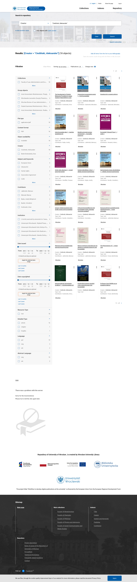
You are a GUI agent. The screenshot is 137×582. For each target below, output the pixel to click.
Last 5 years (21, 270)
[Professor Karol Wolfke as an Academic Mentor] (108, 273)
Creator (96, 515)
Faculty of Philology (64, 519)
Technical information (32, 555)
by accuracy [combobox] (62, 66)
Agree (114, 578)
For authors (28, 552)
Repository (117, 8)
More (33, 85)
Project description (31, 543)
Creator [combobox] (23, 23)
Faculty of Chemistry (64, 515)
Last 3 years (21, 268)
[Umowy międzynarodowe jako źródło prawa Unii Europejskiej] (63, 197)
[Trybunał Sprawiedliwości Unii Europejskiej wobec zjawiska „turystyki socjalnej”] (85, 197)
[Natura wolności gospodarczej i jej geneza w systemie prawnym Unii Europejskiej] (85, 235)
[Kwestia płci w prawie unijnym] (108, 84)
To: (37, 251)
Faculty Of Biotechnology (65, 512)
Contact (27, 561)
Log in (120, 3)
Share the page (109, 3)
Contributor (97, 526)
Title (95, 512)
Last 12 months (22, 266)
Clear (96, 36)
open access (52, 31)
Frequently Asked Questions (34, 558)
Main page (20, 507)
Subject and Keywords (101, 519)
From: (20, 251)
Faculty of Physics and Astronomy (68, 522)
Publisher (97, 522)
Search (112, 36)
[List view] (94, 67)
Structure (57, 108)
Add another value (23, 30)
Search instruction (116, 42)
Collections (84, 8)
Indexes (100, 8)
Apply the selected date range (28, 260)
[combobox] (86, 23)
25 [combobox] (80, 66)
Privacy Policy (96, 578)
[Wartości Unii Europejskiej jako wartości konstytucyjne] (63, 235)
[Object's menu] (74, 78)
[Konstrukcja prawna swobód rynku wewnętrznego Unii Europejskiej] (85, 273)
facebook (29, 571)
